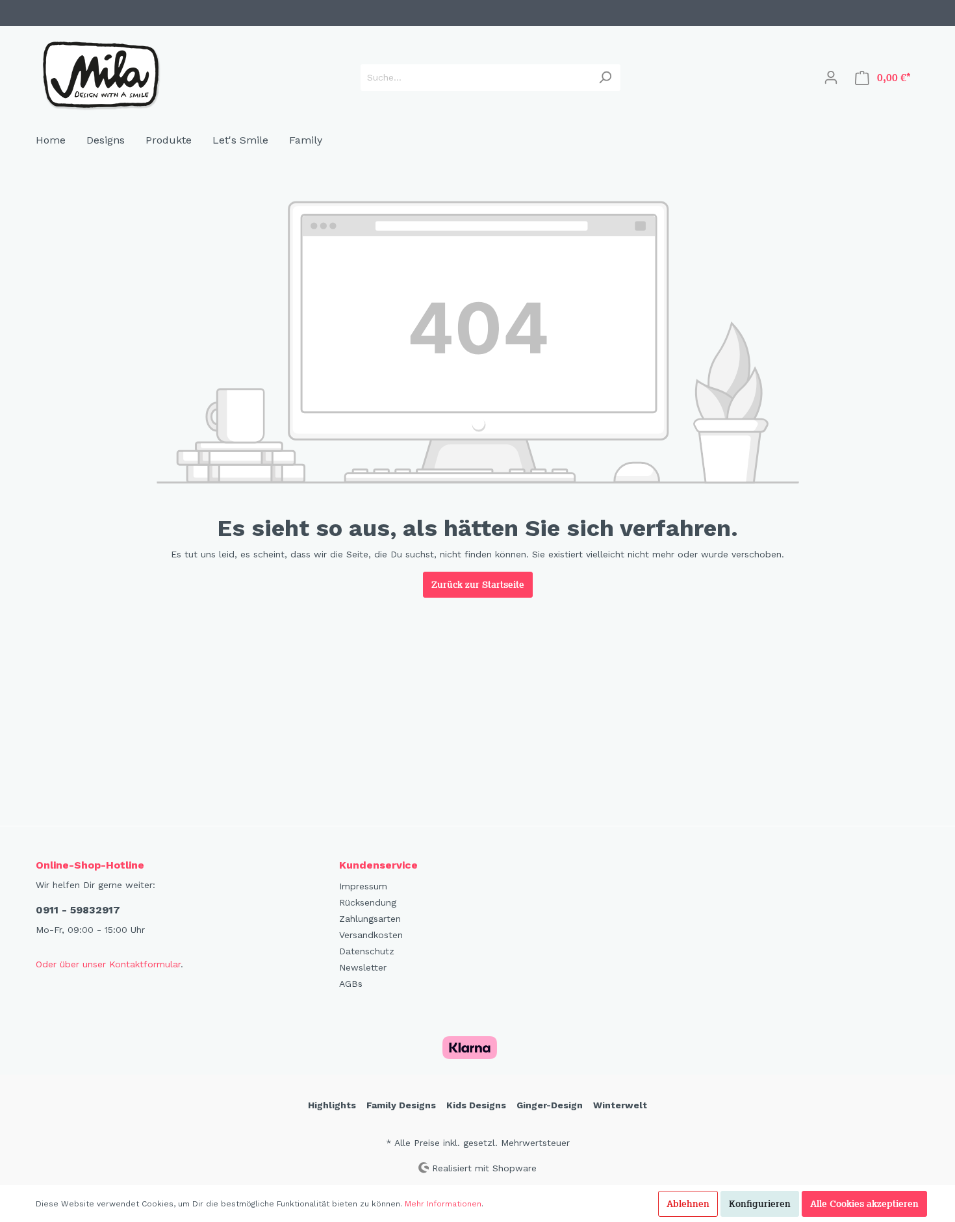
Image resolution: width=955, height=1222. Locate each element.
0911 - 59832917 (78, 910)
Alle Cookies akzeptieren (864, 1203)
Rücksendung (367, 902)
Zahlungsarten (370, 918)
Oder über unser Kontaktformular (108, 964)
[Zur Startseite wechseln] (101, 75)
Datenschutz (366, 951)
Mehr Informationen (443, 1203)
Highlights (332, 1105)
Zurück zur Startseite (477, 584)
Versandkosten (371, 935)
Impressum (363, 886)
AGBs (351, 983)
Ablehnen (688, 1203)
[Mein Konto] (831, 77)
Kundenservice (378, 865)
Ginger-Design (549, 1105)
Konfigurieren (760, 1203)
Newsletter (363, 967)
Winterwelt (620, 1105)
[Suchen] (605, 77)
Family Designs (401, 1105)
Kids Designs (476, 1105)
